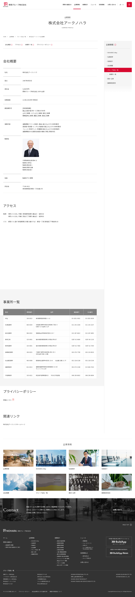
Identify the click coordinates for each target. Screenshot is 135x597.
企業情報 (109, 44)
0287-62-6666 (76, 339)
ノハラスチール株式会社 (9, 576)
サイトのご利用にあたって (9, 591)
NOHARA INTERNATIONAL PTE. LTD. (79, 574)
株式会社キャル (7, 583)
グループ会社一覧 (112, 70)
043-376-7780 (76, 352)
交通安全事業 (60, 549)
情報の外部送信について (56, 591)
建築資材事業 (60, 543)
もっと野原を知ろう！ (88, 548)
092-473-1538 (76, 367)
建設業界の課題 (9, 545)
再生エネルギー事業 (62, 560)
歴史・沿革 (110, 79)
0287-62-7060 (76, 346)
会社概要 (8, 45)
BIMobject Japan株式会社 (43, 576)
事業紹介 (57, 538)
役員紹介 (110, 61)
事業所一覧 (28, 45)
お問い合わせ (117, 510)
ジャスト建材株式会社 (42, 581)
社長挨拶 (110, 57)
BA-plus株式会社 (41, 583)
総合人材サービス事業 (62, 565)
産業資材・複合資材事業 (63, 556)
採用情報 (83, 553)
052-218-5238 (76, 360)
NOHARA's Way (112, 53)
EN (123, 4)
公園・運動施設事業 (61, 552)
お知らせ (85, 545)
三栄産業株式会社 (41, 579)
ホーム (5, 538)
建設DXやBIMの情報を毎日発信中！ (118, 549)
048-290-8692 (76, 375)
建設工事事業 (60, 547)
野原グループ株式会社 (8, 574)
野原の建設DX (7, 542)
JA (120, 4)
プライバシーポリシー (44, 45)
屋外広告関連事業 (61, 554)
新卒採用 (85, 556)
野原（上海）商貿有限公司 (77, 576)
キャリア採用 (86, 558)
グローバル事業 (61, 563)
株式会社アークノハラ (8, 581)
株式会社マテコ (41, 574)
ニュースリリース (87, 543)
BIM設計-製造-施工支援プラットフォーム (119, 538)
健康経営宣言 (111, 83)
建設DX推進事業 (61, 541)
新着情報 (85, 541)
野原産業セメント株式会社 (9, 579)
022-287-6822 (76, 333)
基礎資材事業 (60, 545)
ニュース (83, 538)
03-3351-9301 (76, 318)
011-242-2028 (76, 325)
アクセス (18, 45)
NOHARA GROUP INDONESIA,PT (79, 579)
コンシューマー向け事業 (63, 558)
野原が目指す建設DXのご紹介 (13, 547)
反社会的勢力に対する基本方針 (39, 591)
